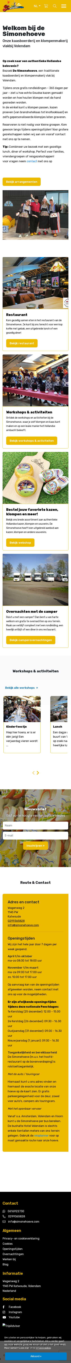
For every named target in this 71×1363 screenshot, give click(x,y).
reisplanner (41, 1135)
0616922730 (16, 1211)
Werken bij (9, 1259)
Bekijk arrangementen (21, 181)
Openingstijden (13, 1249)
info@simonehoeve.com (23, 925)
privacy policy (43, 1348)
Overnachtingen (13, 1254)
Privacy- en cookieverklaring (21, 1238)
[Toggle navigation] (63, 6)
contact (32, 161)
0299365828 (16, 920)
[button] (37, 6)
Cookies (8, 1243)
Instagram (15, 1312)
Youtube (14, 1317)
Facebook (15, 1307)
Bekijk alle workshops (21, 687)
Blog (5, 1264)
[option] (22, 724)
